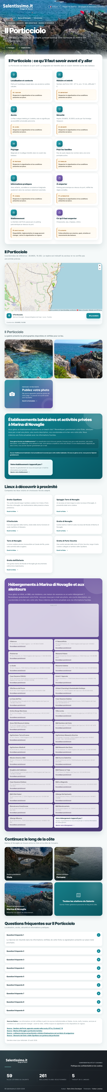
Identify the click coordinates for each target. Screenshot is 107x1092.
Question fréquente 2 (15, 951)
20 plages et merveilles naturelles (91, 7)
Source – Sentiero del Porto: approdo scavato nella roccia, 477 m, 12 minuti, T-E (35, 1028)
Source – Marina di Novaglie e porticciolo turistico (24, 1031)
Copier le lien (25, 48)
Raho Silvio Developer (74, 1089)
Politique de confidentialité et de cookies (86, 1066)
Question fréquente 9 (15, 1010)
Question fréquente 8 (15, 1002)
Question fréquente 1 (15, 935)
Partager (11, 48)
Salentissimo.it (10, 18)
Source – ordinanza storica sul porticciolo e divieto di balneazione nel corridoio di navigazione (40, 1033)
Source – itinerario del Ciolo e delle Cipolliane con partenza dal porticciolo (33, 1035)
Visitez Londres (97, 1089)
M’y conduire (94, 316)
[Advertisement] (53, 621)
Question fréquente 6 (15, 985)
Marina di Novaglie (24, 18)
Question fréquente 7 (15, 993)
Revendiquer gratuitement (17, 646)
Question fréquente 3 (15, 960)
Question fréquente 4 (15, 968)
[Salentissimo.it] (18, 6)
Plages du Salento (69, 7)
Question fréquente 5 (15, 976)
